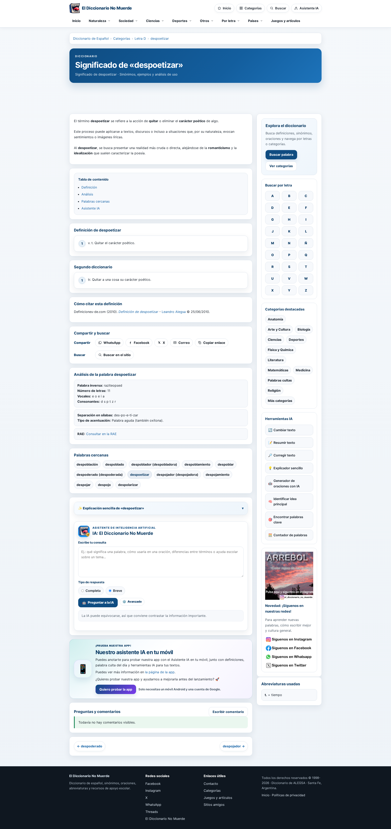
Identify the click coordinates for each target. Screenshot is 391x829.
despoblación (87, 464)
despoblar (226, 464)
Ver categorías (281, 166)
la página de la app (160, 672)
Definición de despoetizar (138, 312)
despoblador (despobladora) (154, 464)
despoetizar (159, 38)
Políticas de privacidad (288, 795)
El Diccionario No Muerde (165, 819)
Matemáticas (278, 370)
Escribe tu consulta (92, 542)
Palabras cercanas (95, 201)
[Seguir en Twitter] (289, 665)
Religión (274, 390)
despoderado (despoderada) (100, 475)
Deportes (296, 340)
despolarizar (128, 485)
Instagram (153, 790)
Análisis (87, 194)
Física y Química (280, 350)
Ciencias (274, 340)
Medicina (303, 370)
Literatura (275, 360)
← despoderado (89, 746)
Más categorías (280, 401)
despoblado (114, 464)
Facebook (153, 784)
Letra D (140, 38)
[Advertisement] (195, 96)
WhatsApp (153, 805)
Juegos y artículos (285, 21)
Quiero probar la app (115, 689)
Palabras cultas (280, 380)
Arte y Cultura (279, 329)
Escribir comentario (228, 712)
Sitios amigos (214, 805)
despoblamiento (197, 464)
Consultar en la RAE (101, 434)
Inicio (76, 21)
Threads (151, 812)
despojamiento (218, 475)
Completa (93, 591)
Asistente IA (90, 208)
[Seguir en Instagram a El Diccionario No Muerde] (289, 576)
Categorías (121, 38)
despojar (84, 485)
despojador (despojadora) (177, 475)
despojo (104, 485)
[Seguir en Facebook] (289, 648)
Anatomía (275, 319)
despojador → (234, 746)
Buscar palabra (281, 154)
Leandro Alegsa (174, 312)
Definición (89, 187)
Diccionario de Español (91, 38)
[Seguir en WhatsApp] (289, 657)
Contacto (211, 784)
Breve (117, 591)
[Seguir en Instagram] (289, 640)
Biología (304, 329)
